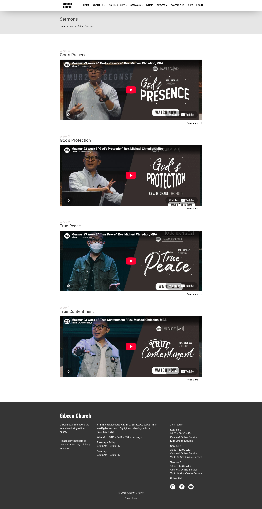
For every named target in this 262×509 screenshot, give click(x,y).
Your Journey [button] (117, 5)
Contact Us (177, 5)
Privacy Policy (131, 498)
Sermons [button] (135, 5)
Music (149, 5)
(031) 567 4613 (105, 431)
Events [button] (161, 5)
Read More (192, 123)
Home (86, 5)
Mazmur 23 (75, 26)
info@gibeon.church (108, 428)
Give (190, 5)
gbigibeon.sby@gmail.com (136, 428)
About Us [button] (98, 5)
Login (199, 5)
